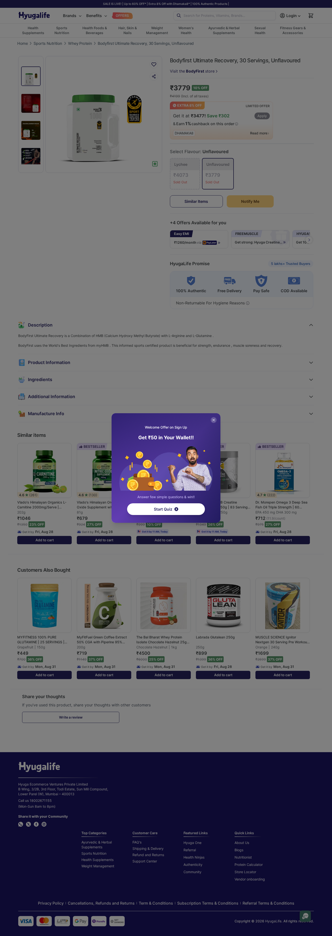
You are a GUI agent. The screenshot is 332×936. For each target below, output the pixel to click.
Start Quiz (163, 509)
